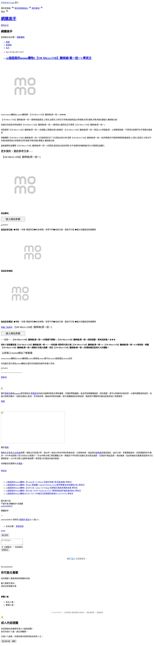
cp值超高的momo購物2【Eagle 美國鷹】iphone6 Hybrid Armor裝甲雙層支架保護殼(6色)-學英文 (45, 485)
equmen (17, 393)
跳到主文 (5, 25)
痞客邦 (22, 520)
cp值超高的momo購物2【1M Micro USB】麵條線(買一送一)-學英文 (49, 58)
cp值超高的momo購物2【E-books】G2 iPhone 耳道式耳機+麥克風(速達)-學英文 (39, 482)
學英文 (4, 471)
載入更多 (5, 535)
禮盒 (20, 464)
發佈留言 (5, 550)
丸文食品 (17, 453)
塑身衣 (4, 377)
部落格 (9, 45)
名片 (8, 48)
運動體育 (21, 37)
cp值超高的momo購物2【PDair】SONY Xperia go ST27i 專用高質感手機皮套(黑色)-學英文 (43, 491)
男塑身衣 (34, 393)
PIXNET (59, 612)
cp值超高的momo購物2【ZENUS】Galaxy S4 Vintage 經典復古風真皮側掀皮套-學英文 (42, 488)
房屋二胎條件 (7, 327)
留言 (27, 520)
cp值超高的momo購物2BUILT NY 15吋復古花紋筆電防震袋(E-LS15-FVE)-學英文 (39, 494)
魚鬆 (3, 401)
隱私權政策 (90, 612)
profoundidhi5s (7, 506)
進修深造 (20, 526)
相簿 (8, 42)
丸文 (7, 453)
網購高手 (8, 18)
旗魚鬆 (99, 453)
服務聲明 (100, 612)
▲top (3, 531)
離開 (13, 641)
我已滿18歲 (6, 641)
